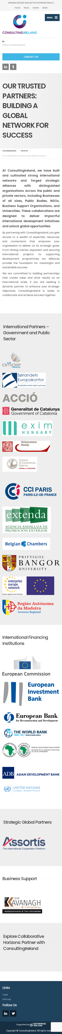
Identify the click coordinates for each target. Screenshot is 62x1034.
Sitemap (6, 999)
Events (36, 8)
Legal (5, 994)
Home (17, 8)
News (26, 8)
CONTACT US (31, 57)
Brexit (45, 8)
